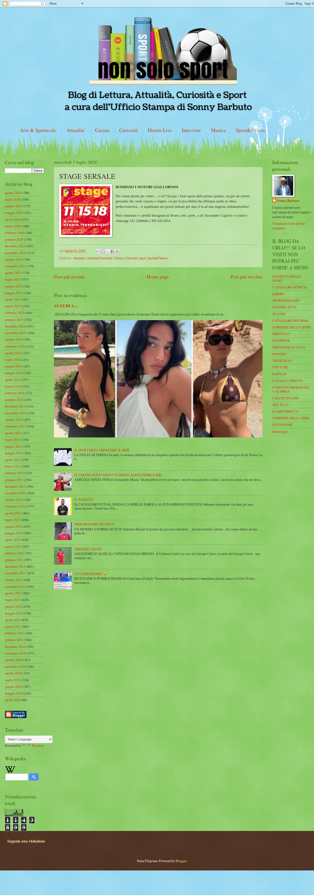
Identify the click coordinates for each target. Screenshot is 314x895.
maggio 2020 (14, 693)
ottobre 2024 (13, 339)
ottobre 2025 (13, 259)
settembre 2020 (15, 666)
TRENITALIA (282, 360)
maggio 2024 (14, 372)
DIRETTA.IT (281, 333)
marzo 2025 (13, 306)
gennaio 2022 (14, 559)
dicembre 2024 (15, 326)
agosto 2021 (13, 593)
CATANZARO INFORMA (290, 320)
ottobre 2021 (13, 580)
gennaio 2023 (14, 479)
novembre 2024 (15, 332)
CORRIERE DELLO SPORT (292, 327)
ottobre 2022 (13, 499)
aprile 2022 (12, 539)
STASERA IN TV (284, 307)
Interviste (191, 130)
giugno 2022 (13, 526)
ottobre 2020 (13, 660)
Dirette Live (160, 130)
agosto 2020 (13, 673)
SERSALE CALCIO (88, 549)
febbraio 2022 (14, 553)
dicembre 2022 (15, 486)
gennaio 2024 (14, 399)
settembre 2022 (15, 506)
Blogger (181, 860)
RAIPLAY (279, 373)
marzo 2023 (13, 466)
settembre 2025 (15, 266)
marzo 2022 (13, 546)
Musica (218, 130)
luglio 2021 (13, 599)
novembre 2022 (15, 493)
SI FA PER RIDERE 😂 (90, 573)
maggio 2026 (14, 212)
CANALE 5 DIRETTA (287, 380)
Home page (158, 277)
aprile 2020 (12, 700)
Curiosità (128, 130)
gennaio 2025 (14, 319)
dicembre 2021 (15, 566)
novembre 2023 (15, 413)
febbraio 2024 (14, 393)
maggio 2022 (14, 533)
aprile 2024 (12, 379)
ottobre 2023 (13, 419)
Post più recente (69, 277)
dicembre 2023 (15, 406)
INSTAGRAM (282, 424)
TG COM (278, 314)
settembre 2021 (15, 586)
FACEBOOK (281, 340)
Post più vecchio (246, 277)
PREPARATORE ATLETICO (94, 524)
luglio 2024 (13, 359)
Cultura (118, 258)
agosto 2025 (13, 272)
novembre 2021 (15, 573)
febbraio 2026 (14, 232)
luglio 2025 (13, 279)
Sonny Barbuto (288, 200)
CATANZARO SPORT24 (289, 287)
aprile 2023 (12, 459)
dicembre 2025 (15, 246)
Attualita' (75, 130)
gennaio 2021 (14, 639)
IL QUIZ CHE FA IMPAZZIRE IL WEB (101, 450)
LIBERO (278, 293)
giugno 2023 (13, 446)
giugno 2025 (13, 286)
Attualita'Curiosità (99, 258)
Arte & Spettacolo (38, 130)
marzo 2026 (13, 226)
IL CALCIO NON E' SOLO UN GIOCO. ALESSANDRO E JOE (117, 475)
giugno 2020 (13, 686)
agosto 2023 (13, 433)
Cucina (102, 130)
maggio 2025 (14, 292)
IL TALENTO (83, 499)
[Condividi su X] (107, 251)
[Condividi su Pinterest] (117, 251)
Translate (38, 745)
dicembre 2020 (15, 646)
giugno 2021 (13, 606)
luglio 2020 (13, 680)
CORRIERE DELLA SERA (291, 418)
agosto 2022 (13, 513)
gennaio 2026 (14, 239)
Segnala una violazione (26, 841)
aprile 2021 (12, 620)
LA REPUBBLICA (285, 411)
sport (142, 258)
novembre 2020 (15, 653)
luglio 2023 (13, 439)
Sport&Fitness (157, 258)
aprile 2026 (12, 219)
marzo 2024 (13, 386)
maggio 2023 (14, 453)
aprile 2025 (12, 299)
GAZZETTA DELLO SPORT (286, 278)
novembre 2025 (15, 252)
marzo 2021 (13, 626)
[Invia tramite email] (98, 251)
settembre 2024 (15, 346)
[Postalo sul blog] (103, 251)
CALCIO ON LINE (285, 398)
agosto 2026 (13, 192)
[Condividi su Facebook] (112, 251)
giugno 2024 (13, 366)
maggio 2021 (14, 613)
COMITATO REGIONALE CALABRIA (290, 389)
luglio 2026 (13, 199)
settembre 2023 (15, 426)
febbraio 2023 (14, 473)
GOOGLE (279, 354)
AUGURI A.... (66, 306)
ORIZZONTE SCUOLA (288, 347)
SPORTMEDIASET (286, 300)
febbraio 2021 (14, 633)
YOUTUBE (280, 367)
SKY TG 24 (280, 404)
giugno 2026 (13, 206)
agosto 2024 (13, 353)
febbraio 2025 (14, 312)
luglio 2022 (13, 519)
